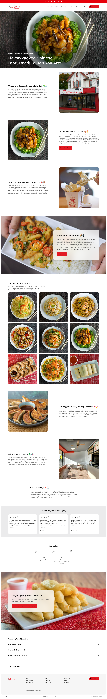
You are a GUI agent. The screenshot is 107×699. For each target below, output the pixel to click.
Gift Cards (48, 682)
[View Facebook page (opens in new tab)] (6, 697)
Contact (66, 682)
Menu (47, 6)
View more (11, 527)
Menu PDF (67, 678)
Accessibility (38, 690)
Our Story (63, 6)
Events (70, 6)
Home (27, 678)
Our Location (55, 6)
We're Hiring (78, 6)
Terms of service (30, 690)
